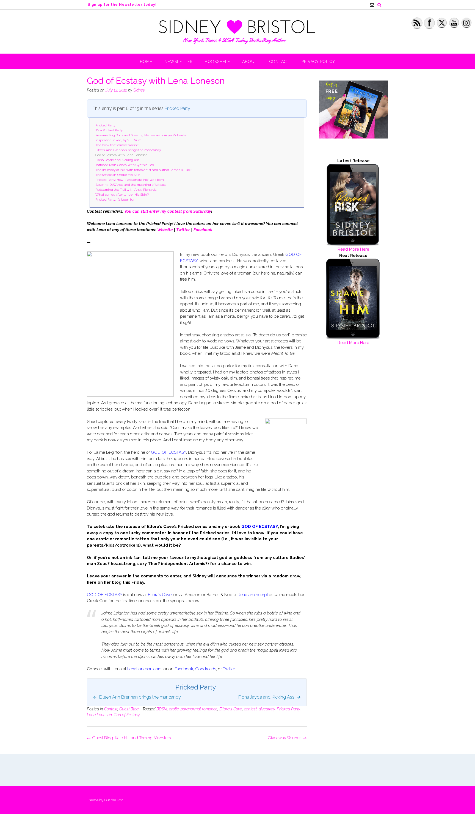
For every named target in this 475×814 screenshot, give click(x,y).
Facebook (203, 229)
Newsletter (178, 61)
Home (146, 61)
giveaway (267, 709)
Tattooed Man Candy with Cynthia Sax (124, 165)
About (249, 61)
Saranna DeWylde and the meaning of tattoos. (130, 185)
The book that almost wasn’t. (117, 145)
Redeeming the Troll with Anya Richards (125, 190)
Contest (110, 709)
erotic (174, 709)
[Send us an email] (372, 5)
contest (250, 709)
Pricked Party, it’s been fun (115, 199)
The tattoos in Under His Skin (117, 175)
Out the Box (113, 800)
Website (165, 229)
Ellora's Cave (230, 709)
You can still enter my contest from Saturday (167, 211)
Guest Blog (129, 709)
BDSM (161, 709)
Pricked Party (177, 108)
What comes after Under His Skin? (122, 194)
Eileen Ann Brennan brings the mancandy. (128, 150)
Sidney (139, 90)
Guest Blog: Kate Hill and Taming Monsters (129, 737)
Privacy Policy (318, 61)
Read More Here (353, 249)
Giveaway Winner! (287, 737)
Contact (279, 61)
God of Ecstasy (127, 715)
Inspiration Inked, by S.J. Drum (118, 140)
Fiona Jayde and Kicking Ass (117, 160)
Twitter (183, 229)
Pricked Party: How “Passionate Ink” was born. (129, 180)
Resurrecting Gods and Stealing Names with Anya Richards (140, 135)
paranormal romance (199, 709)
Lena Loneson (99, 715)
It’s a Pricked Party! (109, 130)
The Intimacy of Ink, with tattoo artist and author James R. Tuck (143, 170)
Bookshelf (217, 61)
